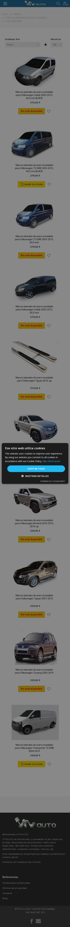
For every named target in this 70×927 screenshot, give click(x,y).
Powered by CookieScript (52, 481)
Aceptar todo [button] (36, 468)
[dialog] (35, 463)
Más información (51, 461)
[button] (35, 476)
